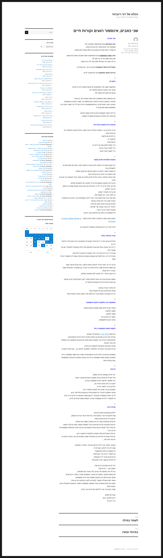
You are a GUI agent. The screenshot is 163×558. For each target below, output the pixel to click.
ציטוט (132, 52)
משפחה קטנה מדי (40, 152)
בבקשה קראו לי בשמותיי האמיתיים (43, 102)
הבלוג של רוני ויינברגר (125, 14)
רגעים (122, 52)
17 (47, 242)
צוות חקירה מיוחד (41, 208)
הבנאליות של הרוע (42, 158)
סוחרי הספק (48, 97)
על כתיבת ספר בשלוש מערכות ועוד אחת (41, 125)
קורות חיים (127, 52)
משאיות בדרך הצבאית (46, 88)
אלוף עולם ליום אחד (46, 120)
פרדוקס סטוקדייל (42, 176)
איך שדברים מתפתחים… (38, 150)
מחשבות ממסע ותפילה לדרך (44, 65)
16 (51, 242)
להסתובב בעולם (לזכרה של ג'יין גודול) (42, 92)
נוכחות (136, 52)
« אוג (47, 252)
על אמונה (37, 194)
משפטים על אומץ (43, 142)
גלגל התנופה (36, 166)
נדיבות (126, 50)
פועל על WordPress (119, 549)
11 (43, 238)
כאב (125, 48)
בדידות (128, 48)
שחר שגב (49, 180)
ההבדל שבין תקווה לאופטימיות (44, 69)
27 (35, 245)
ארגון (132, 48)
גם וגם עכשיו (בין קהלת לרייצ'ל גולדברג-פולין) (40, 83)
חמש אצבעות (36, 160)
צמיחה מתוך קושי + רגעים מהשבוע (43, 115)
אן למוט (136, 48)
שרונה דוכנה (48, 164)
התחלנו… (44, 174)
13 (35, 238)
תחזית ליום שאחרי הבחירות (36, 154)
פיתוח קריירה (104, 334)
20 (35, 242)
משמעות (131, 50)
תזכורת (45, 188)
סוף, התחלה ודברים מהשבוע (44, 106)
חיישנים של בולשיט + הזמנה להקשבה (37, 148)
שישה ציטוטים (48, 74)
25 (43, 245)
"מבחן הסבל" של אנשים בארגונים (34, 164)
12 (39, 238)
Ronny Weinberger (133, 43)
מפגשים (136, 50)
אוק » (30, 252)
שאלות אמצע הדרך (47, 60)
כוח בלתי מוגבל (43, 206)
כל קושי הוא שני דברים (38, 156)
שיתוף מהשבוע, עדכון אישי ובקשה (43, 78)
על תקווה (45, 140)
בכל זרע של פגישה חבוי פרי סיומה (34, 186)
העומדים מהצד (48, 111)
